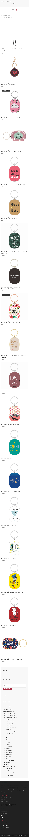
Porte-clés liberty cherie (11, 322)
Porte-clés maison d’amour (11, 659)
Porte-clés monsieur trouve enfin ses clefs (14, 252)
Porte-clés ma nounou (9, 525)
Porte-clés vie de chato (10, 625)
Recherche (7, 688)
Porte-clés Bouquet (9, 84)
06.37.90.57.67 (8, 806)
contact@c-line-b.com (10, 804)
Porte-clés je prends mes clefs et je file (14, 356)
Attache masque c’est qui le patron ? (13, 49)
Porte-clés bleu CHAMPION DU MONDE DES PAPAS (12, 287)
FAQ (2, 817)
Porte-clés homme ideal (10, 218)
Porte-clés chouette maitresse (13, 184)
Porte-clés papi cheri (9, 558)
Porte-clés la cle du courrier (12, 592)
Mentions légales (22, 835)
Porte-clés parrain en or (10, 491)
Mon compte (3, 6)
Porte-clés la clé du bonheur (12, 117)
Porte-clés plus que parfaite (12, 151)
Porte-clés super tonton (11, 458)
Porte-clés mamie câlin (10, 391)
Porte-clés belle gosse (10, 424)
